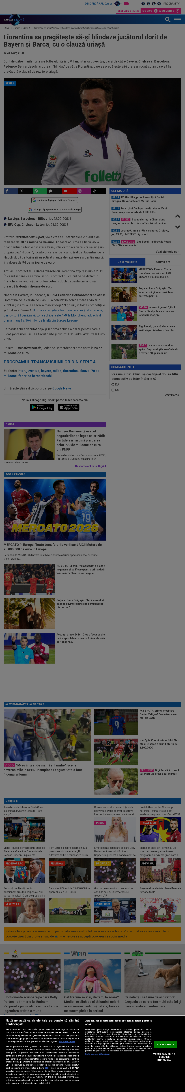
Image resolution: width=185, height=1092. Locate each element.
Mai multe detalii (67, 1041)
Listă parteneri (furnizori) (97, 1054)
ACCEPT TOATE (165, 1044)
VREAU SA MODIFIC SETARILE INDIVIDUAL (164, 1057)
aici (47, 1068)
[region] (92, 1053)
